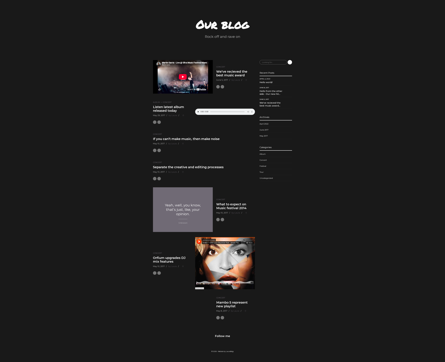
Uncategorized (266, 178)
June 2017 (264, 130)
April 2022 (264, 124)
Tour (262, 172)
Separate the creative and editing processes (188, 167)
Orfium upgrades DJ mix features (169, 259)
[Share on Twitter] (222, 87)
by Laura (236, 80)
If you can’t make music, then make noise (186, 139)
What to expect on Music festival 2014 (231, 206)
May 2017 (264, 136)
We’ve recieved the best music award (231, 73)
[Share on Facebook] (218, 87)
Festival (263, 166)
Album (156, 102)
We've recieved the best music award (270, 104)
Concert (220, 67)
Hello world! (266, 82)
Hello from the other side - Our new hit (271, 92)
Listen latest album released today (168, 109)
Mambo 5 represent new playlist (232, 304)
